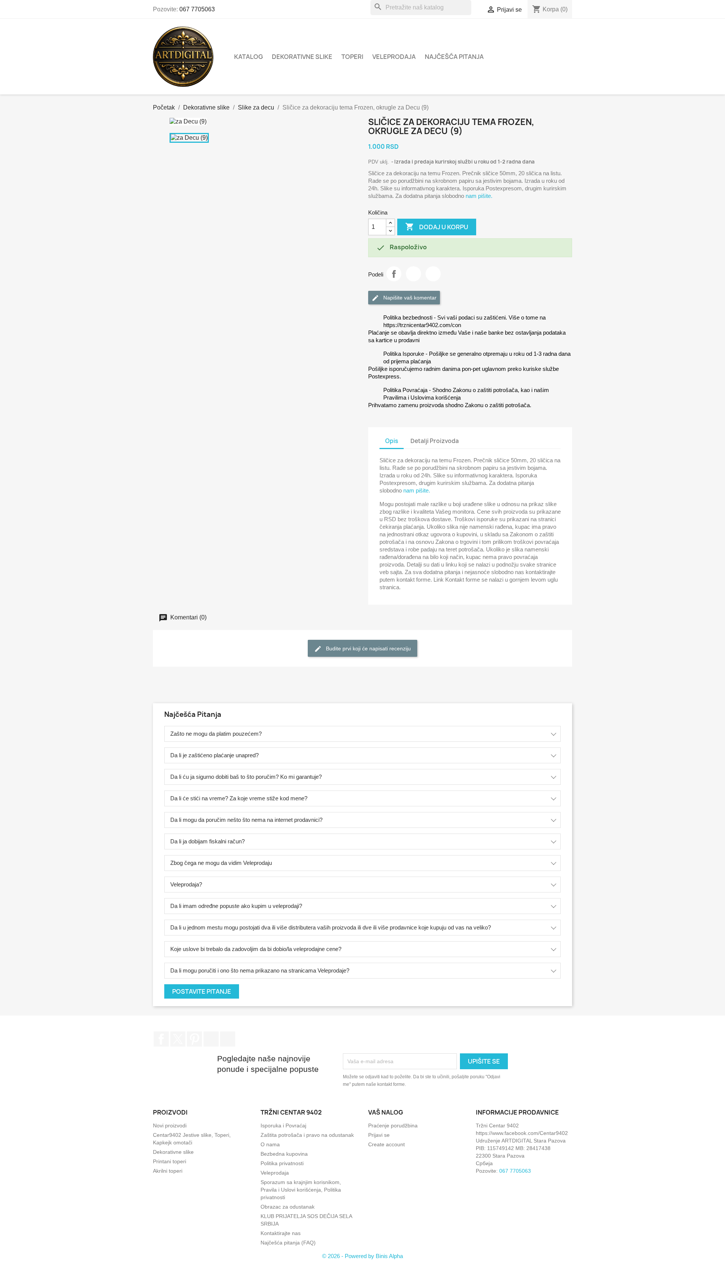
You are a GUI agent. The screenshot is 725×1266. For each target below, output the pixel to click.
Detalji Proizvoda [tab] (434, 441)
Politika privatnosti (282, 1163)
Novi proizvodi (170, 1125)
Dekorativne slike (302, 56)
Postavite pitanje (201, 991)
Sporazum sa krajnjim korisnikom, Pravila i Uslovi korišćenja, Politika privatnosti (301, 1189)
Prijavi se (379, 1135)
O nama (270, 1144)
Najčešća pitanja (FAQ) (288, 1243)
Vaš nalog (385, 1112)
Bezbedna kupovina (284, 1154)
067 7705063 (197, 9)
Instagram (211, 1039)
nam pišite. (479, 196)
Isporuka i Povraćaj (283, 1125)
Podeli (393, 273)
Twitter (177, 1039)
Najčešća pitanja (454, 56)
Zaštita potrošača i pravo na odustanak (307, 1135)
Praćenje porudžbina (393, 1125)
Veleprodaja (394, 56)
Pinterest (433, 273)
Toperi (352, 56)
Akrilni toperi (167, 1171)
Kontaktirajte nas (281, 1233)
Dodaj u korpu (436, 226)
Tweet (413, 273)
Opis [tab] (391, 441)
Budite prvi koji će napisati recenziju (367, 648)
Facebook (161, 1039)
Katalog (248, 56)
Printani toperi (169, 1161)
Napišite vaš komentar (409, 298)
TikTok (227, 1039)
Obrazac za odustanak (288, 1207)
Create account (386, 1144)
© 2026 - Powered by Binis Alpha (362, 1256)
